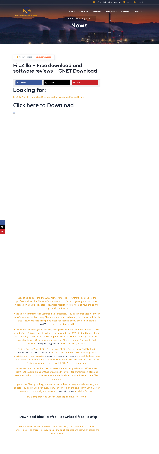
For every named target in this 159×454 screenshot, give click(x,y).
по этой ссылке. (66, 391)
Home (72, 11)
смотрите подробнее (48, 343)
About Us (83, 11)
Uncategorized (83, 18)
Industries (111, 11)
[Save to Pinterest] (2, 231)
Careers (138, 11)
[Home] (26, 11)
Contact (125, 11)
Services (97, 11)
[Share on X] (2, 227)
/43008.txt (44, 324)
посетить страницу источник (60, 356)
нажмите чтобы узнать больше (33, 352)
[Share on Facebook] (2, 222)
